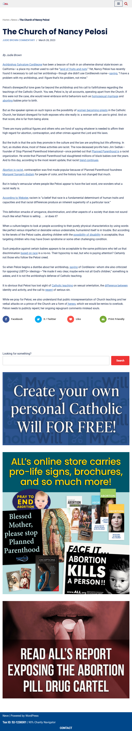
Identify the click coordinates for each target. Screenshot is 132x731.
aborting (8, 100)
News (14, 19)
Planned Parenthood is (105, 151)
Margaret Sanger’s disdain (18, 174)
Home (6, 19)
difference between (116, 285)
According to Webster (15, 197)
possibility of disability (87, 234)
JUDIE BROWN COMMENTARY (19, 40)
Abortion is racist (13, 170)
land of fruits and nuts (73, 69)
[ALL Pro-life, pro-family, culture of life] (5, 3)
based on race (29, 253)
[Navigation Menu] (118, 4)
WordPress (31, 715)
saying (113, 73)
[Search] (126, 3)
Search (120, 360)
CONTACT (66, 728)
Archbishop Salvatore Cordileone (22, 64)
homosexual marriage (105, 96)
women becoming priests (92, 110)
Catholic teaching (62, 285)
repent (49, 289)
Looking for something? (17, 353)
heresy (71, 303)
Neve (6, 715)
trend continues (89, 160)
